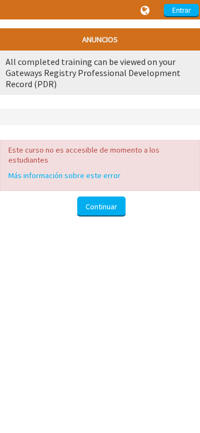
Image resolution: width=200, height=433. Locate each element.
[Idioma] (147, 10)
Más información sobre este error (64, 175)
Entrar (181, 10)
